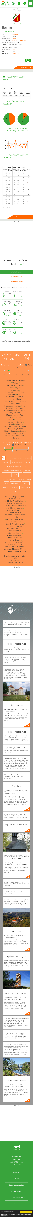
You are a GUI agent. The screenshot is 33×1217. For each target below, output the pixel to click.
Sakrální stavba (16, 492)
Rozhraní (7, 426)
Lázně (6, 483)
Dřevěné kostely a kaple (9, 479)
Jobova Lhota (18, 408)
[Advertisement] (16, 239)
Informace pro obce (16, 1185)
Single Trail (6, 488)
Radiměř (10, 424)
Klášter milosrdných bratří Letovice (15, 516)
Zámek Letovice (15, 512)
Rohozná (18, 424)
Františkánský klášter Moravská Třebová (15, 536)
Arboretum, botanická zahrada (12, 471)
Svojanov (15, 433)
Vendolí (7, 435)
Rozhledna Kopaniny (15, 508)
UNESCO (5, 462)
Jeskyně (29, 479)
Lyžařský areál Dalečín (15, 563)
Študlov (22, 431)
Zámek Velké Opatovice (15, 524)
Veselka (15, 435)
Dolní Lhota (11, 394)
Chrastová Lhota (11, 392)
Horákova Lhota (15, 399)
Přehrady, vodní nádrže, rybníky (16, 466)
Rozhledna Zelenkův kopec (15, 501)
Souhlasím (26, 1212)
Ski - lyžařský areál (16, 462)
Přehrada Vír (15, 521)
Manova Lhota (11, 415)
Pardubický (15, 34)
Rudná (15, 426)
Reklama (16, 1179)
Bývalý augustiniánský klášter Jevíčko (15, 557)
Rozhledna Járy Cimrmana (15, 496)
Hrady (9, 475)
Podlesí (11, 419)
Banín (7, 27)
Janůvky (9, 408)
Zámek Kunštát (15, 560)
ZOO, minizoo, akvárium (15, 458)
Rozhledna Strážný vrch (15, 519)
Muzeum (14, 488)
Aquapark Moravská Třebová (15, 549)
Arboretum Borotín (15, 533)
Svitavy (14, 38)
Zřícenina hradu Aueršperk (16, 551)
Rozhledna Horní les (14, 503)
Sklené (9, 429)
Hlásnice (20, 397)
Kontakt (16, 1204)
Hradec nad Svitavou (12, 406)
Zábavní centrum (25, 488)
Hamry (19, 394)
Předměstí (10, 422)
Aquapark (28, 458)
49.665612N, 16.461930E (19, 40)
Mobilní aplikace (17, 1191)
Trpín (22, 433)
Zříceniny (23, 475)
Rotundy (21, 479)
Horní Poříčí (21, 401)
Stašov (6, 431)
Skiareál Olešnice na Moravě (15, 506)
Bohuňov (22, 381)
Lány (11, 413)
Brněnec (11, 387)
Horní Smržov (15, 403)
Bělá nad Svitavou (11, 381)
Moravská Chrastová (14, 417)
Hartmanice (10, 397)
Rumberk (22, 426)
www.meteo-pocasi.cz (16, 343)
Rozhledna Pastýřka (14, 528)
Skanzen (27, 462)
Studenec (14, 431)
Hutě (23, 406)
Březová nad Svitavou (15, 385)
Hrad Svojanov (14, 499)
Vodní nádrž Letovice (15, 510)
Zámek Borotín (15, 540)
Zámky (16, 475)
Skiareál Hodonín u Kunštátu (15, 542)
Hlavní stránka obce (27, 68)
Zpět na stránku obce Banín (24, 217)
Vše (3, 458)
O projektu (16, 1172)
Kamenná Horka (10, 410)
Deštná (21, 392)
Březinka (15, 383)
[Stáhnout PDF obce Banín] (26, 60)
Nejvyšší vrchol (15, 483)
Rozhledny (27, 471)
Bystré (18, 387)
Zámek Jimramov (14, 531)
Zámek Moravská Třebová (15, 547)
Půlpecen (19, 422)
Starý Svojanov (18, 429)
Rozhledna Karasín (15, 544)
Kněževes (21, 410)
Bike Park (26, 483)
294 (14, 49)
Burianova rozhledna (15, 526)
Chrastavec (15, 390)
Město (21, 415)
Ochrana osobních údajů (16, 1198)
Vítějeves (22, 435)
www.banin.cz (16, 53)
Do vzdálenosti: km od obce (12, 365)
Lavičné (17, 413)
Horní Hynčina (10, 401)
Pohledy (18, 419)
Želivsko (16, 438)
